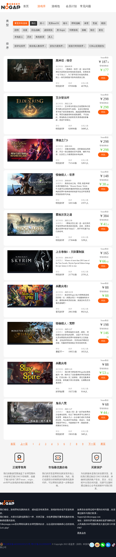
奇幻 (33, 23)
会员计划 (71, 6)
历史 (29, 37)
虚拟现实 (48, 30)
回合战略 (35, 30)
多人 (50, 37)
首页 (26, 6)
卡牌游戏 (73, 30)
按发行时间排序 (77, 46)
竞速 (95, 23)
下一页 (92, 444)
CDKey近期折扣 (96, 46)
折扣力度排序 (57, 46)
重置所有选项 (20, 23)
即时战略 (76, 23)
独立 (92, 30)
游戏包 (56, 6)
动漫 (25, 30)
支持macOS (53, 23)
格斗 (65, 23)
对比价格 (103, 78)
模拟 (103, 23)
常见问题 (85, 6)
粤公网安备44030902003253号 (17, 544)
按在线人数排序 (37, 46)
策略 (84, 30)
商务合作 (81, 533)
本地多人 (18, 37)
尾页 (103, 444)
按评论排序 (19, 46)
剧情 (16, 30)
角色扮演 (40, 37)
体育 (86, 23)
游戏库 (41, 6)
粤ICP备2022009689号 (41, 544)
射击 (101, 30)
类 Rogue (61, 30)
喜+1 (42, 23)
